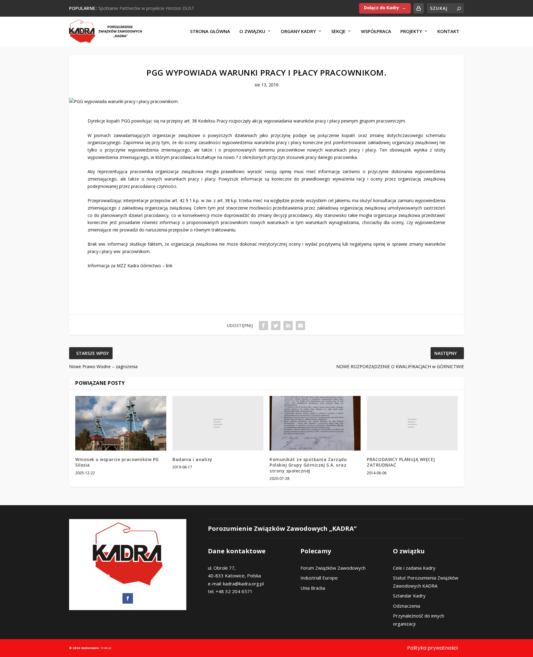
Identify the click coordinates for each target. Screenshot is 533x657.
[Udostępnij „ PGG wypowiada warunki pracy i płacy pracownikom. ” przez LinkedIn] (288, 325)
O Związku (252, 31)
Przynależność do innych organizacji (418, 620)
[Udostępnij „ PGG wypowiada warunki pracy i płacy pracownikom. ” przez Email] (300, 325)
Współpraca (376, 31)
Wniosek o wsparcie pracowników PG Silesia (117, 462)
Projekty (411, 31)
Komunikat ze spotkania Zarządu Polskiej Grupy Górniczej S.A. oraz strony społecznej (308, 464)
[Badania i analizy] (217, 423)
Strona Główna (210, 31)
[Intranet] (418, 8)
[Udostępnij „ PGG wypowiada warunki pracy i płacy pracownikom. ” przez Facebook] (263, 325)
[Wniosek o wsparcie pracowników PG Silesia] (120, 423)
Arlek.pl (106, 648)
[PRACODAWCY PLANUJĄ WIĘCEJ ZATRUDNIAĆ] (412, 423)
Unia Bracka (312, 588)
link (169, 265)
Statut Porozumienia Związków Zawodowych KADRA (425, 582)
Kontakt (448, 31)
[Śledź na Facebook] (127, 598)
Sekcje (338, 31)
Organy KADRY (298, 31)
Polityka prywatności (432, 647)
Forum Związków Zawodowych (333, 568)
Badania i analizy (192, 459)
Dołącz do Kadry (381, 7)
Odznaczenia (406, 606)
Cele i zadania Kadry (414, 568)
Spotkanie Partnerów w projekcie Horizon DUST (146, 8)
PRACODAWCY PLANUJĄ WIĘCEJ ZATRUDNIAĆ (401, 462)
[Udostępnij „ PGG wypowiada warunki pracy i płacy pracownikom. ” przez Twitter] (276, 325)
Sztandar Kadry (409, 596)
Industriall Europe (319, 578)
